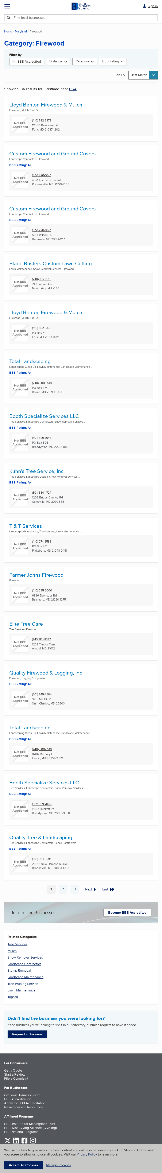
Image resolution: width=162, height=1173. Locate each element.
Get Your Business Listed (22, 1095)
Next (88, 889)
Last (105, 889)
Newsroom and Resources (23, 1107)
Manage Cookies (58, 1165)
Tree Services (17, 944)
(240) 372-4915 (41, 279)
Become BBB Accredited (127, 912)
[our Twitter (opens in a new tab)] (7, 1142)
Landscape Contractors (24, 964)
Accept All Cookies (23, 1165)
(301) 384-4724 (41, 492)
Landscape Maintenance (25, 977)
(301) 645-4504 (42, 694)
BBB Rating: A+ (20, 220)
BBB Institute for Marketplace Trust (29, 1123)
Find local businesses (29, 17)
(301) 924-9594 (41, 859)
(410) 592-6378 (41, 120)
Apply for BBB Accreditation (25, 1103)
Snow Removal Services (25, 957)
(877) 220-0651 (41, 175)
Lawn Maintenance (21, 990)
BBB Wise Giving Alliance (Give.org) (30, 1127)
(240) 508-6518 (42, 383)
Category (82, 61)
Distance (55, 61)
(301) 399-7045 (41, 438)
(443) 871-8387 (41, 639)
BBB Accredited (29, 61)
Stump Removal (19, 970)
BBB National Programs (21, 1131)
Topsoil (13, 996)
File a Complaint (16, 1078)
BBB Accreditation (17, 1099)
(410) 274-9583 (41, 541)
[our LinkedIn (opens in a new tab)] (16, 1142)
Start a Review (14, 1074)
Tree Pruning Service (23, 983)
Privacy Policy (87, 1154)
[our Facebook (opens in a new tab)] (24, 1142)
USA (73, 89)
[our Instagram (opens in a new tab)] (33, 1142)
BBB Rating (110, 61)
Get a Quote (13, 1070)
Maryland (21, 31)
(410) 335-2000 (42, 590)
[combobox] (143, 75)
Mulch (12, 950)
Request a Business (27, 1034)
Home (8, 31)
